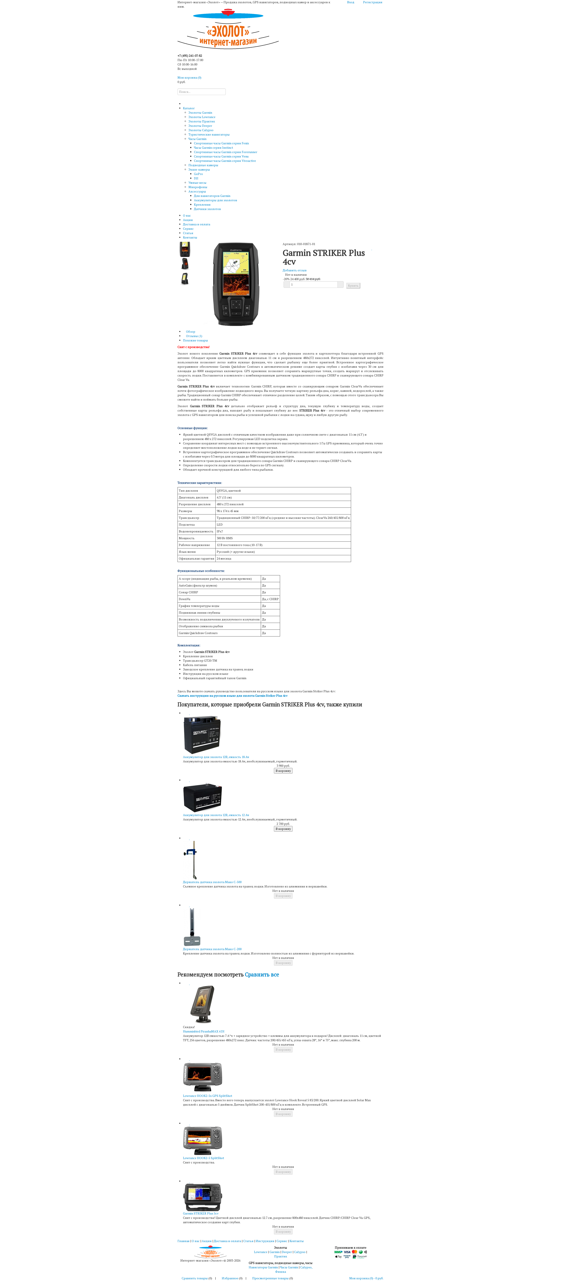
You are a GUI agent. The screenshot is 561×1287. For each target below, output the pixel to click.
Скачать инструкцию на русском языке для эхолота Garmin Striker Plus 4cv (233, 695)
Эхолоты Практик (201, 121)
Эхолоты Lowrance (201, 117)
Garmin (275, 1252)
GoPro (198, 174)
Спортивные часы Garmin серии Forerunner (225, 152)
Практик (280, 1256)
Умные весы (197, 182)
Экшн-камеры (199, 169)
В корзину (283, 771)
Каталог (189, 108)
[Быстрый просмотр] (184, 713)
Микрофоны (197, 187)
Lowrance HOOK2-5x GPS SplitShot (207, 1096)
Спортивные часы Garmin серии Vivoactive (225, 161)
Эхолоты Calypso (200, 130)
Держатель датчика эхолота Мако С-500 (212, 882)
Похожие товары (195, 340)
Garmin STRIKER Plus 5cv (200, 1213)
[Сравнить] (369, 248)
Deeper (287, 1252)
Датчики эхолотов (207, 209)
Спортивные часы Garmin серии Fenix (221, 143)
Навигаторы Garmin (263, 1267)
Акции (188, 220)
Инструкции (265, 1241)
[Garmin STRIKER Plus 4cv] (185, 264)
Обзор (190, 331)
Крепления (202, 204)
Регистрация (372, 2)
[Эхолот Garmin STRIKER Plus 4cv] (185, 249)
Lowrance (260, 1252)
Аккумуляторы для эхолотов (215, 200)
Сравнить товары (195, 1278)
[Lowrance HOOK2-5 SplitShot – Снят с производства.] (202, 1140)
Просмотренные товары (270, 1278)
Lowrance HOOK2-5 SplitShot (203, 1158)
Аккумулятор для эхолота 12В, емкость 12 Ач (216, 815)
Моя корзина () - (366, 1278)
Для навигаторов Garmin (212, 196)
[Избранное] (372, 248)
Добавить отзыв (295, 270)
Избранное (230, 1278)
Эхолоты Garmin (200, 112)
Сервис (188, 228)
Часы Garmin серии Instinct (213, 147)
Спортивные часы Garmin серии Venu (221, 156)
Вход (350, 2)
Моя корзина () (189, 77)
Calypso (299, 1252)
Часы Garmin (197, 139)
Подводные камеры (203, 165)
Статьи (188, 233)
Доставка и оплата (196, 224)
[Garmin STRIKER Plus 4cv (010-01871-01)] (185, 279)
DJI (196, 178)
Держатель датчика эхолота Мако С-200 (212, 949)
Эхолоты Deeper (200, 126)
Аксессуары (197, 191)
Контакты (190, 237)
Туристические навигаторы (209, 134)
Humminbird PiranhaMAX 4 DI (203, 1031)
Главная (184, 1241)
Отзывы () (193, 336)
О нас (187, 215)
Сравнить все (262, 974)
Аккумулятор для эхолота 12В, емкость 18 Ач (216, 757)
